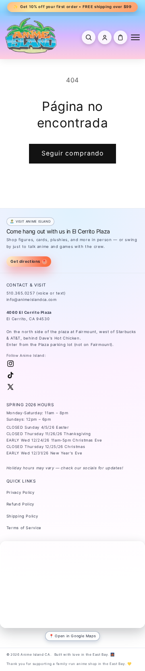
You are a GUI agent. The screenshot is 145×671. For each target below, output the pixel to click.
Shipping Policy (22, 516)
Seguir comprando (72, 153)
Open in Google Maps (75, 636)
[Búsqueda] (88, 37)
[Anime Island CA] (31, 35)
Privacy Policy (20, 492)
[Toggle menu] (135, 37)
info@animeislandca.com (31, 299)
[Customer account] (105, 37)
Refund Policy (20, 504)
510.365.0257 (20, 293)
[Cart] (120, 37)
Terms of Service (23, 528)
